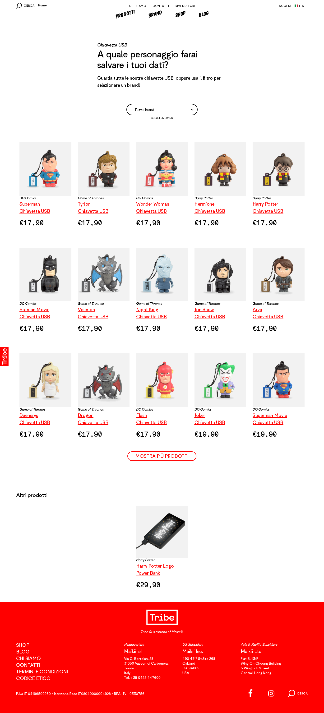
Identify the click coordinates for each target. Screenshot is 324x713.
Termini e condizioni (42, 672)
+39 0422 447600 (146, 677)
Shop (180, 14)
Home (42, 5)
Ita (301, 6)
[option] (162, 550)
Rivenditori (185, 6)
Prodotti (125, 14)
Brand (155, 14)
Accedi (285, 6)
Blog (203, 13)
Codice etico (33, 678)
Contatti (161, 6)
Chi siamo (137, 6)
